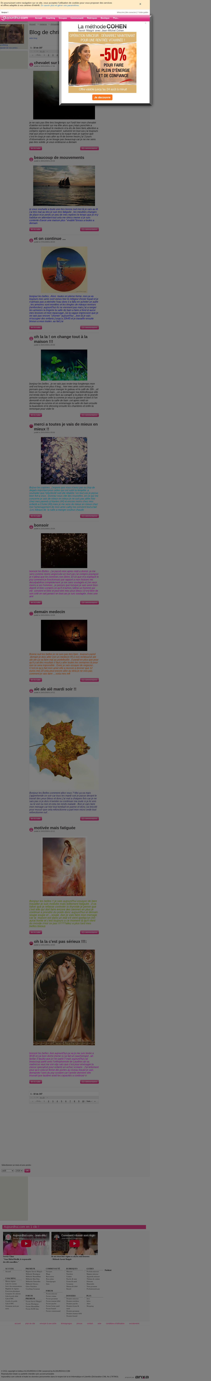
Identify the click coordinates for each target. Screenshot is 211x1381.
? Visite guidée (142, 12)
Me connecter (131, 12)
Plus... (116, 18)
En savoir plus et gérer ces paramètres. (60, 5)
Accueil (38, 18)
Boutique (105, 18)
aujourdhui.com (15, 18)
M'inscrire (120, 12)
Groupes (63, 18)
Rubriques (92, 18)
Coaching (50, 18)
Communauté (77, 18)
